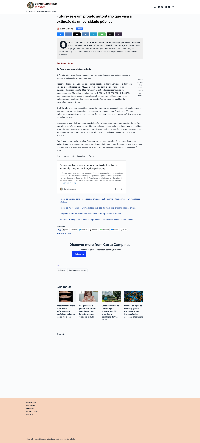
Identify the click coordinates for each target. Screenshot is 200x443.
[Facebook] (159, 7)
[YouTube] (169, 7)
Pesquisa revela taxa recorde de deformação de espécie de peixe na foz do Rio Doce (66, 311)
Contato (29, 414)
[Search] (155, 7)
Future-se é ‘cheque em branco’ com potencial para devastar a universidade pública (96, 219)
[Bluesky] (60, 34)
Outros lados (32, 411)
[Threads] (166, 7)
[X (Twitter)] (77, 34)
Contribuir (30, 405)
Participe (30, 408)
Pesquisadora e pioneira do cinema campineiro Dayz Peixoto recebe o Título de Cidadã (87, 311)
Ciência (79, 29)
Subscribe (79, 254)
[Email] (118, 34)
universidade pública (77, 270)
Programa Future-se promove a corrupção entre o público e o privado (90, 213)
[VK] (173, 7)
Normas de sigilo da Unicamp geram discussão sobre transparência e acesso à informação (133, 311)
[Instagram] (162, 7)
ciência (61, 270)
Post (59, 229)
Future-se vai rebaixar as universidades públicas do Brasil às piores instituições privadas (98, 208)
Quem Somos (31, 402)
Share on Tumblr (64, 233)
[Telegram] (93, 34)
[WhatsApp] (102, 34)
